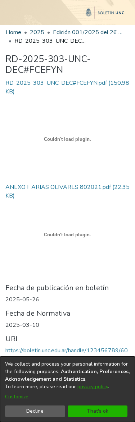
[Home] (67, 15)
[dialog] (67, 389)
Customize (16, 396)
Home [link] (13, 32)
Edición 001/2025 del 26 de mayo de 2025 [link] (89, 32)
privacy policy (92, 386)
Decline (35, 411)
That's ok (97, 411)
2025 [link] (37, 32)
